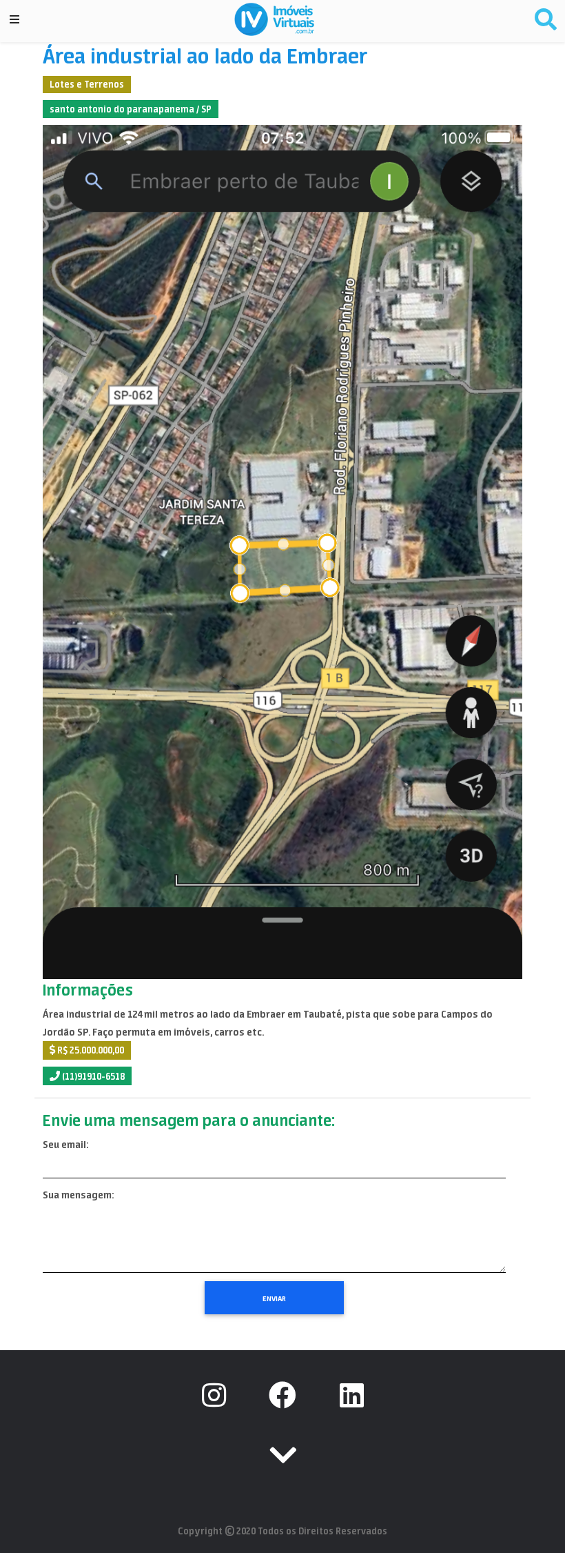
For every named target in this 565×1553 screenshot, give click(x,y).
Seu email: (65, 1144)
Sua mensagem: (78, 1195)
